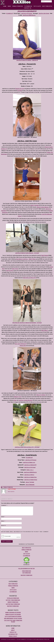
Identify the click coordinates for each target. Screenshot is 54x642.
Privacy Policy (13, 636)
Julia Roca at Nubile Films (30, 477)
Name (3, 516)
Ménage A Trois (17, 396)
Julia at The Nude (30, 482)
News (9, 6)
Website (3, 525)
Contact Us (27, 8)
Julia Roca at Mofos (29, 474)
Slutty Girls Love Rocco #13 (29, 277)
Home (4, 6)
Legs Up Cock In (9, 270)
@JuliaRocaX (9, 13)
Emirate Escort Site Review (13, 614)
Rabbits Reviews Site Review (13, 612)
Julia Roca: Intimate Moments (25, 400)
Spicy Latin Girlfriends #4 (20, 343)
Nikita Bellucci (44, 330)
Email (3, 521)
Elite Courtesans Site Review (13, 616)
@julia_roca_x (30, 470)
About (13, 630)
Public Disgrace (44, 255)
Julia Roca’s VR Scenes (26, 13)
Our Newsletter (12, 634)
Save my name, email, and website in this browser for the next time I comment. (25, 531)
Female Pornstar (17, 6)
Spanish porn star (19, 88)
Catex (15, 400)
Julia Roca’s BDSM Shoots (29, 15)
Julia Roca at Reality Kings (30, 479)
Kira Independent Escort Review (13, 618)
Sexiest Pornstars (13, 602)
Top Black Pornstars (13, 598)
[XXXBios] (22, 2)
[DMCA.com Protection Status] (26, 560)
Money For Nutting (41, 395)
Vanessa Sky (23, 345)
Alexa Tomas (15, 268)
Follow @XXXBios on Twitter (26, 568)
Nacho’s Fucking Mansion (43, 207)
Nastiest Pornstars (26, 575)
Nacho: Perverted (35, 205)
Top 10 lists (37, 6)
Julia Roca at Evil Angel (29, 467)
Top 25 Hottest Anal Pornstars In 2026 (13, 621)
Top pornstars (26, 572)
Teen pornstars (26, 571)
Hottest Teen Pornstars (13, 600)
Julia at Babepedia (30, 484)
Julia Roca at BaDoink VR (30, 465)
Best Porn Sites (47, 6)
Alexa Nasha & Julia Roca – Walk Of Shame (26, 259)
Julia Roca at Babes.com (29, 462)
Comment (4, 505)
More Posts (11, 491)
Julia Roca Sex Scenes (44, 13)
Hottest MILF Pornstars (13, 604)
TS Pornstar (28, 6)
